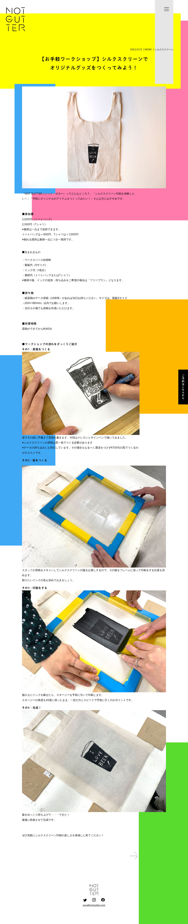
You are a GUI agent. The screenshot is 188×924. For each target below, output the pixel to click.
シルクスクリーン (164, 49)
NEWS (148, 49)
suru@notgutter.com (94, 905)
